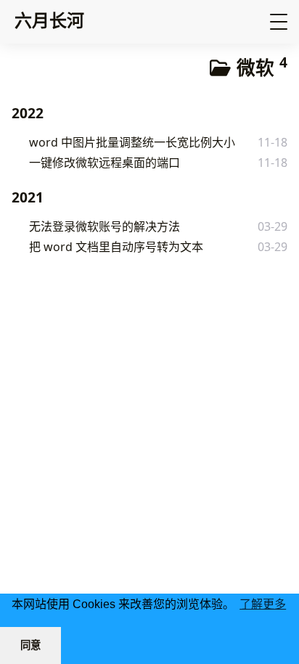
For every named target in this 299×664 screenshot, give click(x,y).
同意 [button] (30, 645)
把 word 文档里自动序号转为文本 (116, 247)
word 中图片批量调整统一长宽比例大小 (132, 142)
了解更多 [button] (262, 604)
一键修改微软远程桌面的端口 (104, 163)
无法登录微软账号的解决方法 (104, 226)
